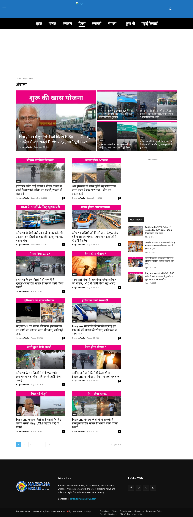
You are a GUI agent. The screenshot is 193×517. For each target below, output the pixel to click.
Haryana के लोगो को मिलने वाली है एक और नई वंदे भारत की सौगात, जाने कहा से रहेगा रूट (94, 330)
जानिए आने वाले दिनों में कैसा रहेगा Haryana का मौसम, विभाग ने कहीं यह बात (95, 375)
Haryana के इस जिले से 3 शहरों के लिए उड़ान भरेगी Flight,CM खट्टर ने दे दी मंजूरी (38, 423)
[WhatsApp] (153, 488)
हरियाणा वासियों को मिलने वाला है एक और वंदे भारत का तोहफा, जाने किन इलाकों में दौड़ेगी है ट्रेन (95, 236)
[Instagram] (138, 488)
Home (18, 78)
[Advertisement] (96, 51)
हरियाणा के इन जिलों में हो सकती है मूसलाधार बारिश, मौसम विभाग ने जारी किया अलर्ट (39, 283)
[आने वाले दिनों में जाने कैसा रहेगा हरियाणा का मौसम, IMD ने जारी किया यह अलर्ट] (96, 263)
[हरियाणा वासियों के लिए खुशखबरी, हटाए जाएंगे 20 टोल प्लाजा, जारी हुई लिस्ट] (117, 136)
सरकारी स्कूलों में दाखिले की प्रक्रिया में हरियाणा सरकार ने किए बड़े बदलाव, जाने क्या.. (159, 261)
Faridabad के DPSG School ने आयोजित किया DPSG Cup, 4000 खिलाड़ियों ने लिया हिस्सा (158, 230)
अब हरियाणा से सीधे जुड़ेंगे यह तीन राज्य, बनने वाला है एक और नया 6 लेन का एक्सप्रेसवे (94, 190)
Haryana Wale (22, 198)
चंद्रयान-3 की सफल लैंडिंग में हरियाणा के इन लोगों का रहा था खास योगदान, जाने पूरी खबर (39, 330)
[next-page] (49, 444)
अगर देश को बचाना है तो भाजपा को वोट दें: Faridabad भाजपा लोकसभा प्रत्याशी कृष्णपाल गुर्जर (160, 245)
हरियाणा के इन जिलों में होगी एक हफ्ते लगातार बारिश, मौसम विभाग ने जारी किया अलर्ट (38, 376)
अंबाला (22, 132)
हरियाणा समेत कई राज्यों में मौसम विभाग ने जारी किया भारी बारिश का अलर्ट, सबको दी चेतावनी (39, 190)
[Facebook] (131, 488)
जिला (25, 78)
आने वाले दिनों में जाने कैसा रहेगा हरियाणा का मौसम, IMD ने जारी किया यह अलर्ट (94, 281)
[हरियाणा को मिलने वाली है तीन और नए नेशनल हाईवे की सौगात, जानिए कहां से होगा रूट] (157, 136)
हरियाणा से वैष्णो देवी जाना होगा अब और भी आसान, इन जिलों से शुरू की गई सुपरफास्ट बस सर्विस (39, 236)
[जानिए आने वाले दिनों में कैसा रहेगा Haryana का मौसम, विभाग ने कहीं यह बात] (96, 357)
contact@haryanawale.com (83, 498)
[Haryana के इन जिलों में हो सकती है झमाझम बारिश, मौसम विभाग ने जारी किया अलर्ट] (96, 403)
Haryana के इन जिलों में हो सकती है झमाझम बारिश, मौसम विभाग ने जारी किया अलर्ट (95, 423)
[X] (146, 488)
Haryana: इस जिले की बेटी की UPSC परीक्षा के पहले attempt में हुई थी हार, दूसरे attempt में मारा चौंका (160, 276)
